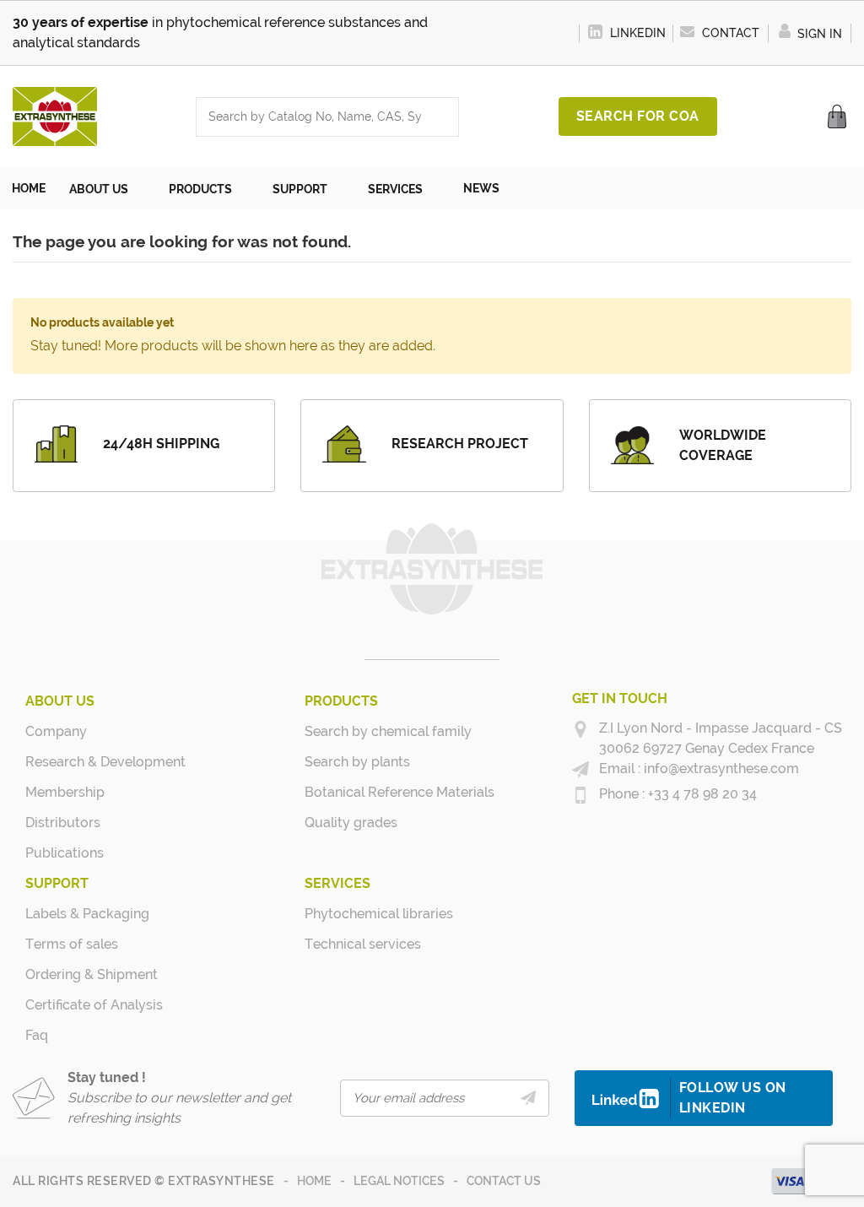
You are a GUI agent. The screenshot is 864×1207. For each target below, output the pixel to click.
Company (56, 731)
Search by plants (357, 762)
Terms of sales (71, 944)
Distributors (62, 823)
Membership (65, 792)
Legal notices (399, 1181)
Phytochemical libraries (368, 914)
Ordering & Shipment (89, 974)
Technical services (363, 944)
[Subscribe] (528, 1098)
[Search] (441, 117)
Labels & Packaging (87, 914)
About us (59, 701)
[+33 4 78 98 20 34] (580, 795)
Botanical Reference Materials (368, 792)
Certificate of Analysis (89, 1005)
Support (57, 883)
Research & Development (89, 762)
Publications (64, 853)
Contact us (504, 1181)
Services (337, 883)
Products (341, 701)
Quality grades (351, 823)
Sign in (818, 34)
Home (314, 1181)
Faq (36, 1035)
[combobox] (310, 117)
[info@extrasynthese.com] (580, 769)
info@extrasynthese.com (719, 768)
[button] (107, 188)
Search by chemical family (368, 731)
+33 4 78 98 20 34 (701, 794)
